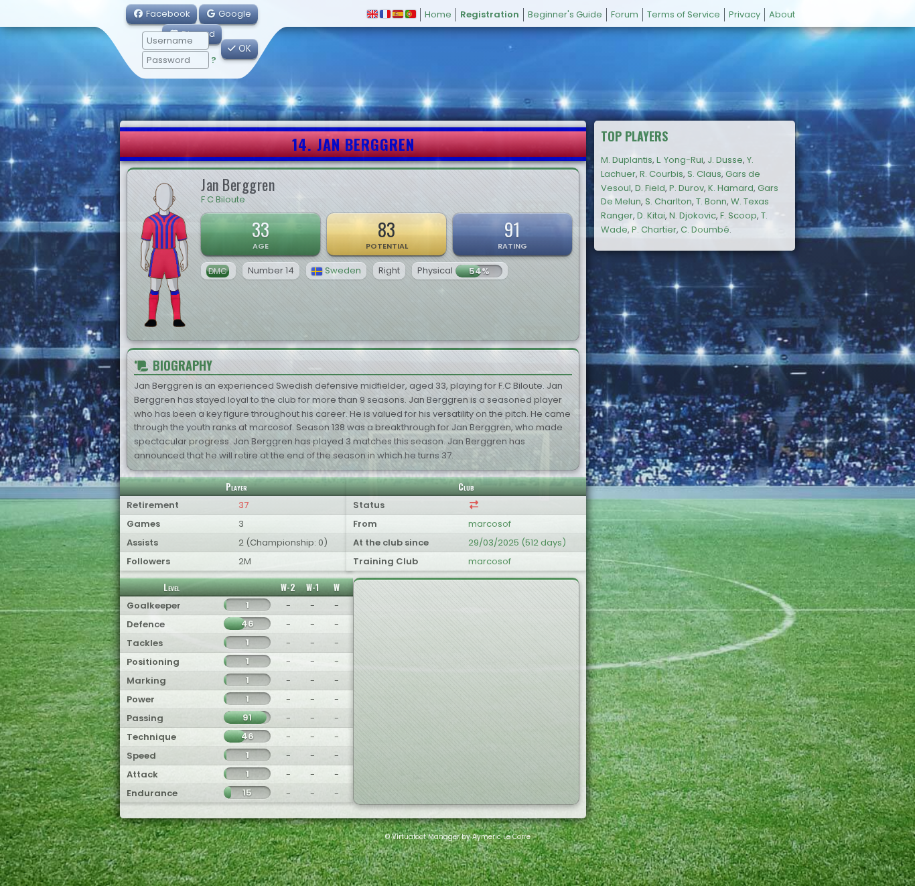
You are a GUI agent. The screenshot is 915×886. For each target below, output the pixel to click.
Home (438, 14)
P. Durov (686, 188)
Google (233, 13)
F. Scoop (738, 215)
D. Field (650, 188)
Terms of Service (683, 14)
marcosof (489, 523)
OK (243, 48)
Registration (489, 14)
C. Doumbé (705, 229)
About (782, 14)
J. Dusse (725, 159)
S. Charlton (668, 201)
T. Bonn (711, 201)
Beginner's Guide (565, 14)
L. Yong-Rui (679, 159)
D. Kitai (651, 215)
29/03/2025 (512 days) (517, 542)
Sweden (343, 270)
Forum (624, 14)
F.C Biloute (223, 199)
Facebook (167, 13)
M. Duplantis (626, 159)
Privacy (744, 14)
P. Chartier (654, 229)
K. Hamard (731, 188)
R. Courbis (661, 174)
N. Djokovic (692, 215)
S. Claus (704, 174)
